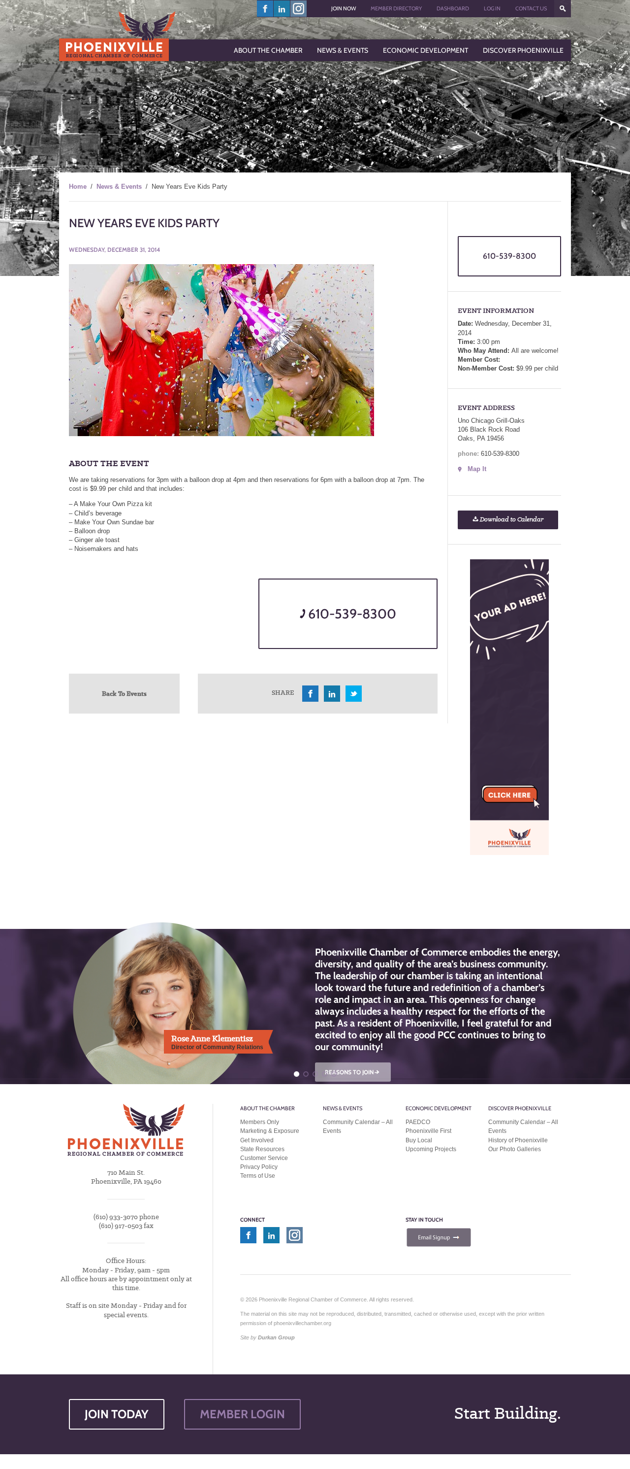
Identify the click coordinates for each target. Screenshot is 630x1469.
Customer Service (264, 1158)
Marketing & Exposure (269, 1130)
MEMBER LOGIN (242, 1414)
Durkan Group (276, 1337)
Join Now (343, 8)
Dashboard (453, 8)
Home (78, 186)
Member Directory (396, 8)
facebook (265, 8)
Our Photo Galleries (514, 1149)
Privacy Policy (259, 1166)
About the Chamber (267, 1108)
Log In (492, 8)
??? (562, 8)
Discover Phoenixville (519, 1108)
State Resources (262, 1149)
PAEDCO (418, 1122)
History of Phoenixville (518, 1140)
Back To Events (124, 693)
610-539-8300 (350, 614)
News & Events (119, 186)
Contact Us (531, 8)
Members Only (259, 1122)
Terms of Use (257, 1175)
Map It (477, 469)
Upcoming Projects (431, 1149)
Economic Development (439, 1108)
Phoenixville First (428, 1130)
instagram (298, 8)
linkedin (282, 8)
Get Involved (257, 1140)
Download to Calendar (510, 519)
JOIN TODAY (117, 1414)
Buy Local (419, 1140)
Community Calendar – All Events (358, 1126)
